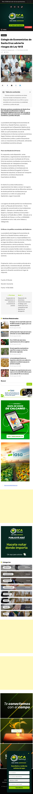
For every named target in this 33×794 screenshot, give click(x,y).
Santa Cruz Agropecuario (8, 50)
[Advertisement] (16, 506)
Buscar (3, 381)
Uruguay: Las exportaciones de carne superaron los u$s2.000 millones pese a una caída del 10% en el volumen (20, 371)
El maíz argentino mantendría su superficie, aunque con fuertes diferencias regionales (13, 1)
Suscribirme (19, 787)
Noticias (4, 35)
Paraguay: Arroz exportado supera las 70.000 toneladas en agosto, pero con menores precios (20, 323)
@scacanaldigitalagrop (10, 485)
